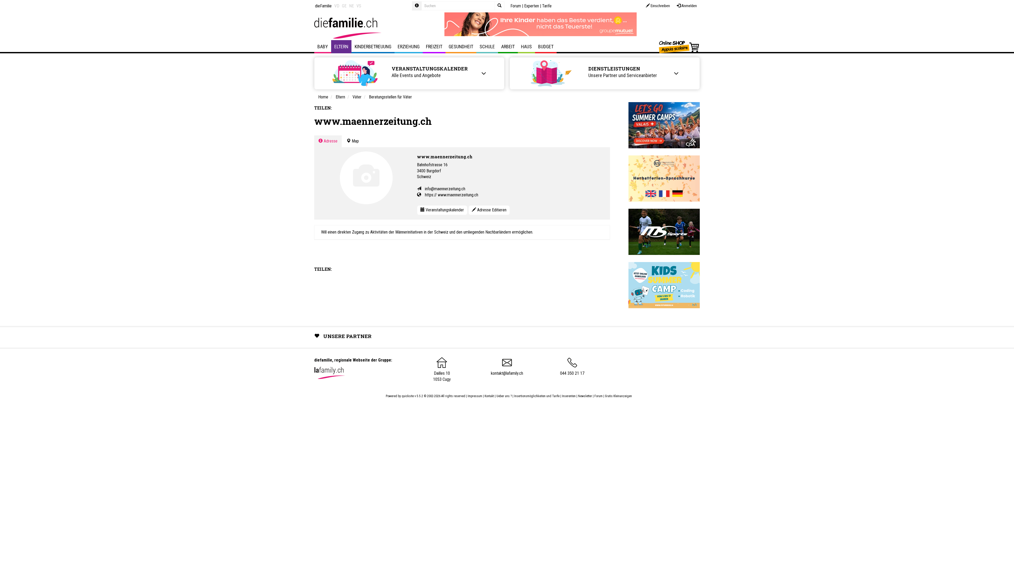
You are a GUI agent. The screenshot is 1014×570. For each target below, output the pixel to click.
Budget (545, 46)
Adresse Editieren (491, 209)
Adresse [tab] (330, 141)
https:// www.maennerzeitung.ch (451, 194)
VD (336, 5)
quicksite (408, 396)
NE (351, 5)
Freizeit (434, 46)
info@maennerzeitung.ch (445, 188)
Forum (515, 5)
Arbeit (508, 46)
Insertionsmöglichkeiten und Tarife (537, 396)
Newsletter (585, 396)
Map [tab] (355, 141)
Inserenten (569, 396)
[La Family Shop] (679, 46)
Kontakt (489, 396)
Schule (487, 46)
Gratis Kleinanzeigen (618, 396)
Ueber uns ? (504, 396)
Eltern (341, 46)
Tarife (547, 5)
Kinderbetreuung (373, 46)
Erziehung (409, 46)
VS (358, 5)
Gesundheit (461, 46)
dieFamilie (323, 5)
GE (344, 5)
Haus (526, 46)
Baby (322, 46)
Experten (531, 5)
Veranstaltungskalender (444, 209)
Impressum (475, 396)
